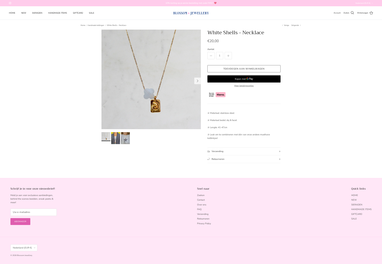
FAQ (199, 209)
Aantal (210, 49)
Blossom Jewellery (24, 255)
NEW (23, 13)
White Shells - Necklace (116, 25)
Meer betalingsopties (244, 86)
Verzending (202, 214)
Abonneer (20, 221)
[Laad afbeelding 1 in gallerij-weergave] (151, 79)
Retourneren (203, 218)
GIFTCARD (78, 13)
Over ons (201, 204)
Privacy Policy (204, 223)
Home (83, 25)
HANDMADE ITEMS (57, 13)
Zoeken (201, 195)
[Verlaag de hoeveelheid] (211, 55)
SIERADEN (37, 13)
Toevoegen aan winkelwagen (244, 68)
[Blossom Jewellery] (191, 13)
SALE (91, 13)
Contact (201, 199)
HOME (12, 13)
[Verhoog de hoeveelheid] (228, 55)
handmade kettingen (96, 25)
